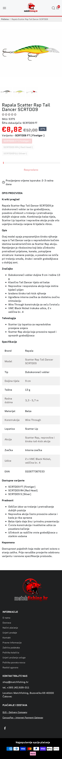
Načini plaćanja (10, 627)
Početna (5, 19)
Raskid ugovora (10, 667)
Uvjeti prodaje (10, 632)
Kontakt (7, 637)
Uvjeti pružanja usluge (14, 657)
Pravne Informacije (12, 642)
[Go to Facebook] (5, 728)
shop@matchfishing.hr (15, 682)
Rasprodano (31, 170)
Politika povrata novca (14, 662)
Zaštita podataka (11, 647)
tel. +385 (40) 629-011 (16, 687)
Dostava (7, 622)
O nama (6, 617)
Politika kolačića (11, 652)
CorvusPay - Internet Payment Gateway (23, 717)
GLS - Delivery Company (15, 712)
